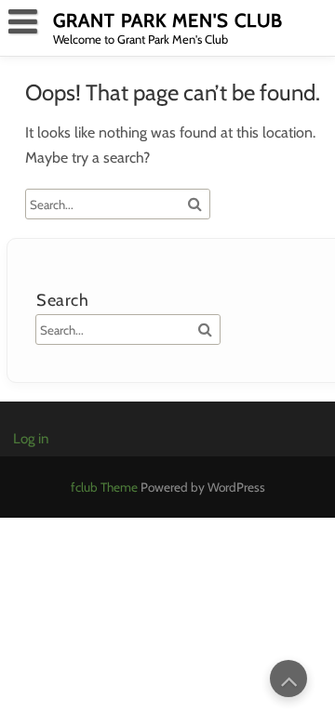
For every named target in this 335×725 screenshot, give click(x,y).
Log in (30, 438)
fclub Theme (106, 487)
